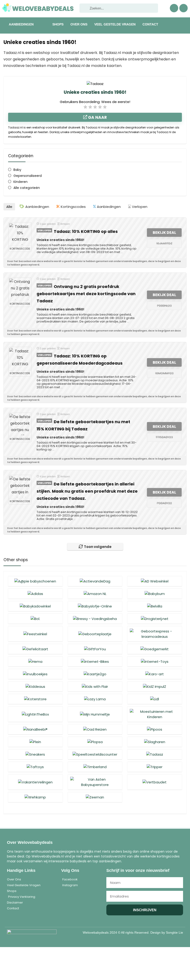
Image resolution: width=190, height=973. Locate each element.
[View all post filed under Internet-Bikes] (95, 661)
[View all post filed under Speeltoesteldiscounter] (95, 754)
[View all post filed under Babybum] (154, 593)
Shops (57, 24)
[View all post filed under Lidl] (154, 699)
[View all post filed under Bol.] (35, 618)
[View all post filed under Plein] (35, 742)
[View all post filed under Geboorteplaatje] (95, 633)
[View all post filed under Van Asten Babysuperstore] (95, 782)
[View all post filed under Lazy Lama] (95, 699)
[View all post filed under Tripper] (154, 767)
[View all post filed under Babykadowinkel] (35, 606)
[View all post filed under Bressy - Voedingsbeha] (95, 618)
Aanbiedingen (21, 24)
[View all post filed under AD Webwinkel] (154, 581)
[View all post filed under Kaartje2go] (95, 674)
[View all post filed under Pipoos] (154, 729)
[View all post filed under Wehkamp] (35, 797)
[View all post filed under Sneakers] (35, 754)
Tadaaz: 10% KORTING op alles (86, 231)
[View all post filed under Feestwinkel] (35, 633)
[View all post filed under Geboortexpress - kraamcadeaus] (154, 633)
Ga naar (97, 117)
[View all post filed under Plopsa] (95, 742)
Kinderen (20, 181)
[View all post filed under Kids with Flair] (95, 686)
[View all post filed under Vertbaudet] (154, 782)
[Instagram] (183, 8)
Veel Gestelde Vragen (115, 24)
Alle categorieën (26, 187)
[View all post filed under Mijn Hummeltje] (95, 714)
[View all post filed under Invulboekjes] (35, 674)
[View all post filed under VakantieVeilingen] (35, 782)
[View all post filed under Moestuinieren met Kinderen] (154, 714)
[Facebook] (174, 8)
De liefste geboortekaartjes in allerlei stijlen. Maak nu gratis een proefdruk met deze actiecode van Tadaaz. (87, 491)
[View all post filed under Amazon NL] (95, 593)
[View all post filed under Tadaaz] (154, 754)
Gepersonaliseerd (27, 175)
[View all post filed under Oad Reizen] (95, 729)
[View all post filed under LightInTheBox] (35, 714)
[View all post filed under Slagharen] (154, 742)
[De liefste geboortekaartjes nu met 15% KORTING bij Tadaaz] (20, 424)
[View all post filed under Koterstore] (35, 699)
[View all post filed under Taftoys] (35, 767)
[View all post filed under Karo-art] (154, 674)
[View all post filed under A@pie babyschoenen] (35, 581)
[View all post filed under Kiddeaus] (35, 686)
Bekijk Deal (164, 232)
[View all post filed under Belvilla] (154, 606)
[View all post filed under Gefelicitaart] (35, 649)
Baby (17, 169)
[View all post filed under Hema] (35, 661)
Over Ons (78, 24)
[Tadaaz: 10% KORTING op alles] (20, 234)
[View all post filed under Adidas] (35, 593)
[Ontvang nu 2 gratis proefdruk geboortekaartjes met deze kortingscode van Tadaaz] (20, 289)
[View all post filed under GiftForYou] (95, 649)
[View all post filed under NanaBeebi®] (35, 729)
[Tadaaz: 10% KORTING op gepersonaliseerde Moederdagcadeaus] (20, 358)
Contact (150, 24)
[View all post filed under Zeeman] (95, 797)
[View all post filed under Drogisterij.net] (154, 618)
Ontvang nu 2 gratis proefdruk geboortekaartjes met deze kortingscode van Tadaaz (86, 294)
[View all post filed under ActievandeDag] (95, 581)
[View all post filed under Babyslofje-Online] (95, 606)
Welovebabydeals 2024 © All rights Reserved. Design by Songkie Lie (133, 932)
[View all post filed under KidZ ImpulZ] (154, 686)
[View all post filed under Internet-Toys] (154, 661)
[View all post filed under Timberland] (95, 767)
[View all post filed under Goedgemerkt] (154, 649)
